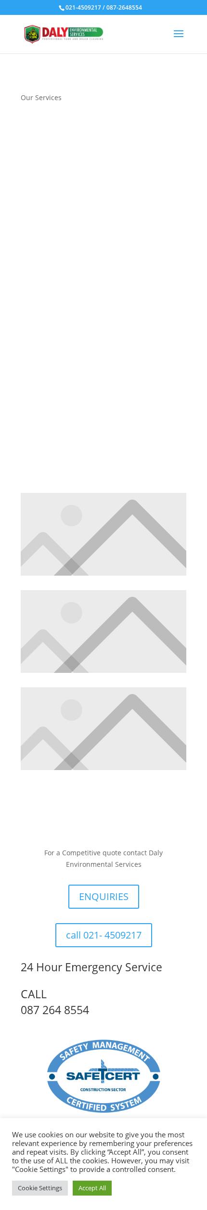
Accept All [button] (92, 1188)
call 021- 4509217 (104, 934)
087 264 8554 (55, 1009)
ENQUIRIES (104, 896)
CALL (34, 994)
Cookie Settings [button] (40, 1188)
